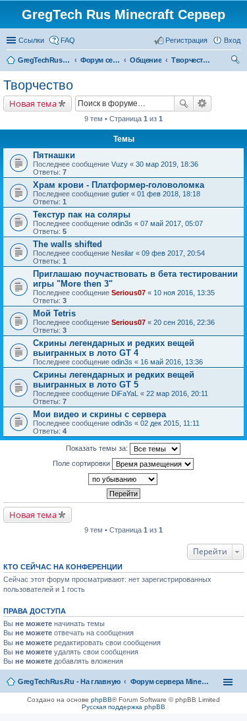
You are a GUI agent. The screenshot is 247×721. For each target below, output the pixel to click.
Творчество (38, 85)
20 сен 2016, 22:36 (184, 322)
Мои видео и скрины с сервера (99, 414)
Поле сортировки (82, 463)
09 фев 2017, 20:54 (173, 253)
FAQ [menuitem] (68, 40)
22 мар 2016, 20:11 (177, 393)
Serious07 (128, 293)
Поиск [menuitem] (236, 61)
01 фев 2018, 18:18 (168, 194)
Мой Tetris (54, 313)
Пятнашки (54, 155)
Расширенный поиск (202, 103)
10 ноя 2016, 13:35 (184, 293)
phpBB (101, 699)
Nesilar (122, 253)
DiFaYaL (124, 393)
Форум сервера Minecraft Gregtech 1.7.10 (169, 681)
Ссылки (31, 40)
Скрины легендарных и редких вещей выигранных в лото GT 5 (113, 379)
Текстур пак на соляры (81, 214)
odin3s (121, 223)
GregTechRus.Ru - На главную (69, 681)
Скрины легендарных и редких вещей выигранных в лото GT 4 (113, 348)
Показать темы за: (98, 448)
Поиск (184, 103)
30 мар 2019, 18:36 (167, 164)
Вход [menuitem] (232, 40)
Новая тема (33, 103)
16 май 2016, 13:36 (171, 362)
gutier (120, 194)
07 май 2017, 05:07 (171, 223)
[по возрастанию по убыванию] (123, 479)
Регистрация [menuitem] (186, 40)
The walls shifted (67, 244)
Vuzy (119, 164)
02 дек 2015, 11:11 (170, 423)
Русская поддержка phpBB (123, 706)
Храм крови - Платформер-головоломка (118, 185)
